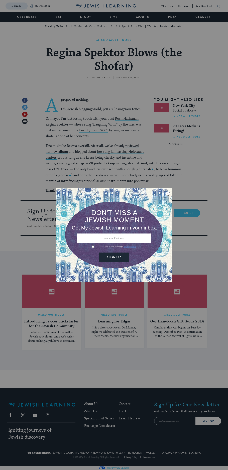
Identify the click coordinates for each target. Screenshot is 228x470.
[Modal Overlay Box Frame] (114, 235)
